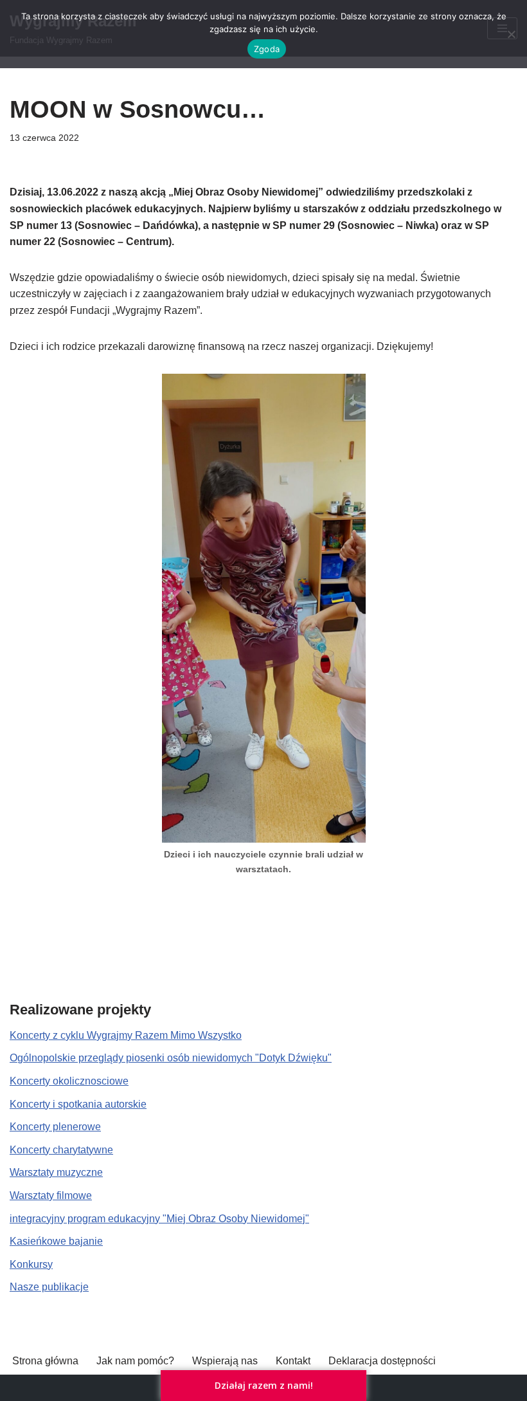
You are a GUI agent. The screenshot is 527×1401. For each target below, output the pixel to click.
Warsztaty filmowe (51, 1195)
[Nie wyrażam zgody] (511, 34)
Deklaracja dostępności (382, 1360)
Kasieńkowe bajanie (56, 1241)
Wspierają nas (225, 1360)
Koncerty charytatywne (61, 1149)
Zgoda (267, 49)
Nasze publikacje (49, 1286)
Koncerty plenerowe (55, 1126)
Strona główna (45, 1360)
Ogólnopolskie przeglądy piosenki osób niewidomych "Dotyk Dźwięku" (171, 1057)
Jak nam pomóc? (135, 1360)
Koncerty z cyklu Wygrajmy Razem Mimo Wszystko (126, 1035)
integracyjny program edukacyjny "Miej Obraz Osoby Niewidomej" (159, 1218)
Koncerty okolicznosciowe (69, 1081)
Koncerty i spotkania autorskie (78, 1104)
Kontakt (293, 1360)
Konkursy (31, 1264)
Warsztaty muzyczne (56, 1172)
